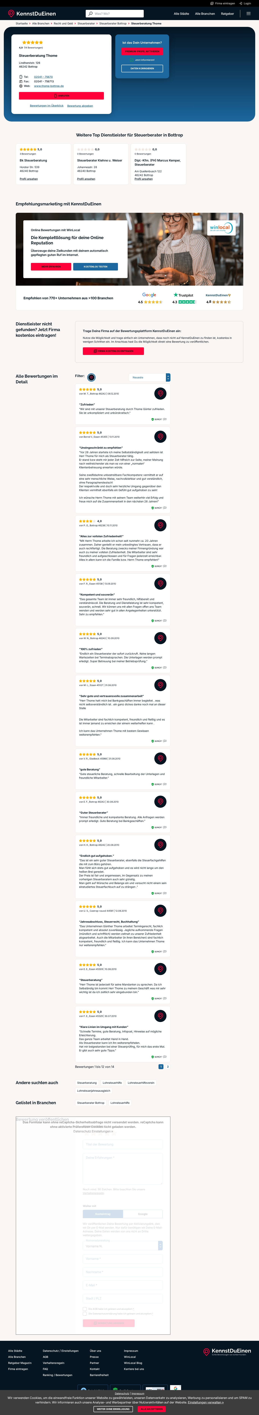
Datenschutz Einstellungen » (93, 1131)
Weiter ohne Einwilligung (113, 1409)
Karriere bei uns (134, 1369)
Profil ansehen (32, 179)
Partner (94, 1362)
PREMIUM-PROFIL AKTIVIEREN (142, 51)
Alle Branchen (205, 14)
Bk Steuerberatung (33, 160)
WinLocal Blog (133, 1362)
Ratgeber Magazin (19, 1362)
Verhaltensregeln (53, 1362)
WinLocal (130, 1356)
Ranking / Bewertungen (57, 1375)
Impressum (131, 1350)
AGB (45, 1356)
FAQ (45, 1369)
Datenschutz (51, 1350)
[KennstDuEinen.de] (32, 13)
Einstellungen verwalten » (206, 1402)
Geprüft (158, 419)
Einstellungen (69, 1350)
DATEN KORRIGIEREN (142, 68)
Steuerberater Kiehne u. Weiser (99, 160)
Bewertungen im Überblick (47, 105)
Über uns (95, 1350)
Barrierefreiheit (99, 1375)
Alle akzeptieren (152, 1409)
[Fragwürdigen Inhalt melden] (164, 419)
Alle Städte (181, 14)
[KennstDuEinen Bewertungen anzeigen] (91, 377)
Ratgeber (227, 14)
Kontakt (95, 1369)
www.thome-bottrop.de (49, 85)
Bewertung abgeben (80, 105)
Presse (94, 1356)
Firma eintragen (18, 1369)
